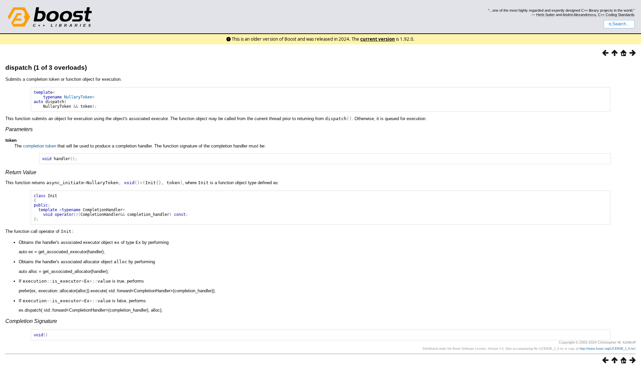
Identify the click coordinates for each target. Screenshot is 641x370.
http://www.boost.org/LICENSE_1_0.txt (607, 348)
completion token (39, 145)
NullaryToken (78, 97)
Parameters (19, 129)
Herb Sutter (545, 15)
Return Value (20, 172)
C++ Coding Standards (616, 15)
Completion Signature (31, 321)
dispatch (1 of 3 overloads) (46, 67)
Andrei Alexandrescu (579, 15)
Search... (621, 24)
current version (377, 39)
